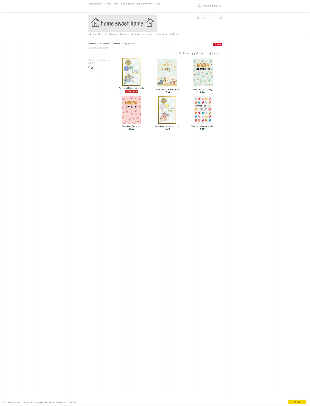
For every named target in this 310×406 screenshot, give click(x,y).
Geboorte (116, 44)
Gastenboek (127, 3)
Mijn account (95, 3)
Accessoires (148, 34)
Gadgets (124, 34)
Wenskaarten (111, 34)
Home (108, 3)
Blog (158, 3)
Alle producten (95, 34)
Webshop (92, 44)
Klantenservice (145, 3)
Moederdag (162, 34)
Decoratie (135, 34)
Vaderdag (174, 34)
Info (116, 3)
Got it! (297, 402)
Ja (92, 68)
